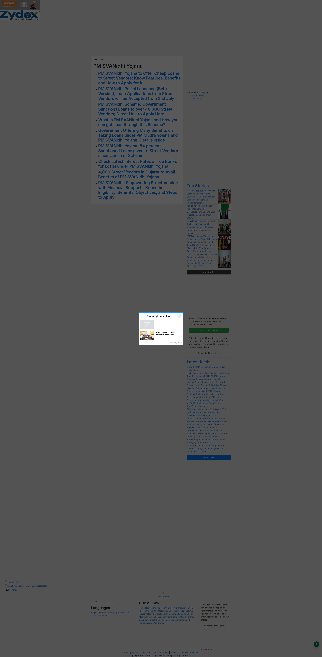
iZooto (180, 343)
